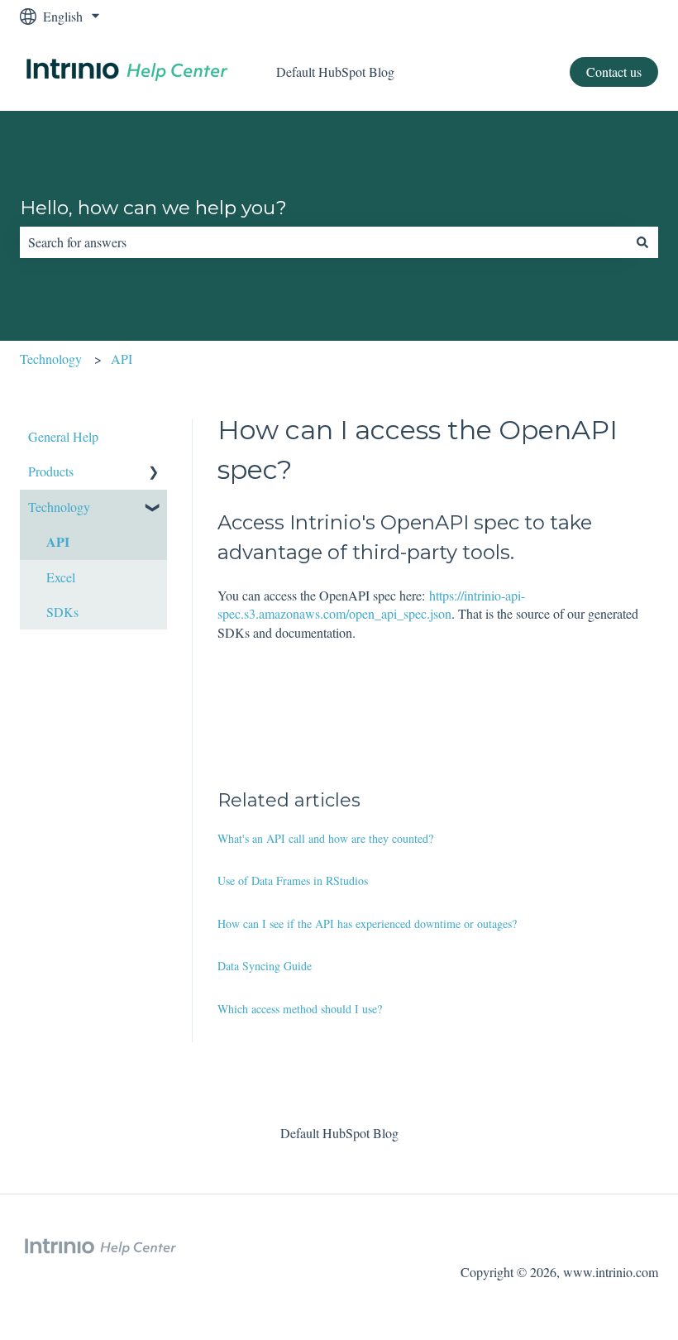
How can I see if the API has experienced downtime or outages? (367, 923)
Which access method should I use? (299, 1009)
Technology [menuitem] (59, 506)
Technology (51, 358)
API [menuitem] (57, 541)
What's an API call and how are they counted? (325, 838)
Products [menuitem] (51, 471)
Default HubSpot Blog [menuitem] (339, 1132)
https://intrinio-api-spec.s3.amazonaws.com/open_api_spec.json (371, 604)
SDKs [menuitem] (62, 611)
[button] (154, 473)
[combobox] (323, 242)
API (121, 358)
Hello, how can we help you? (153, 207)
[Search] (642, 242)
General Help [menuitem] (63, 436)
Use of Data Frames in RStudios (292, 880)
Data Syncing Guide (264, 966)
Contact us (614, 71)
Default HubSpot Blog (335, 71)
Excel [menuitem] (60, 577)
